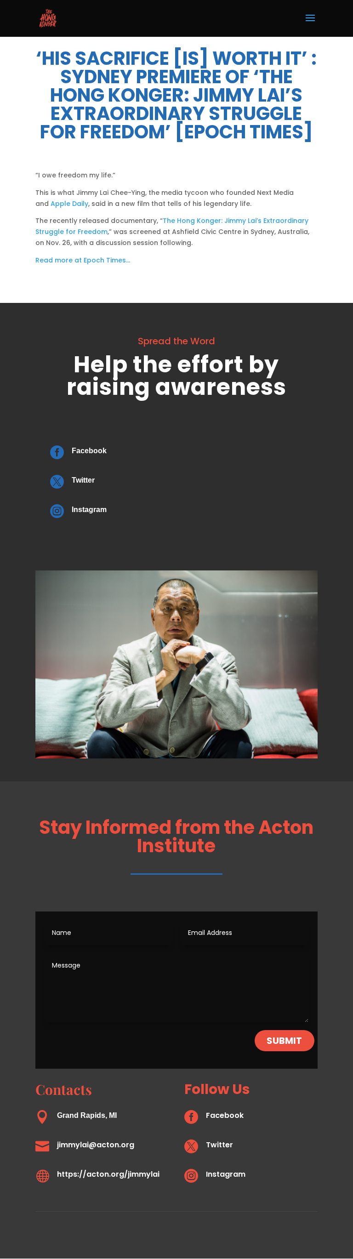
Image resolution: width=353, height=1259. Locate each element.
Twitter (83, 480)
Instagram (89, 509)
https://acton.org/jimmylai (108, 1174)
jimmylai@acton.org (95, 1144)
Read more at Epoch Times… (82, 260)
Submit (284, 1040)
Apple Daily (69, 203)
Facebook (89, 451)
